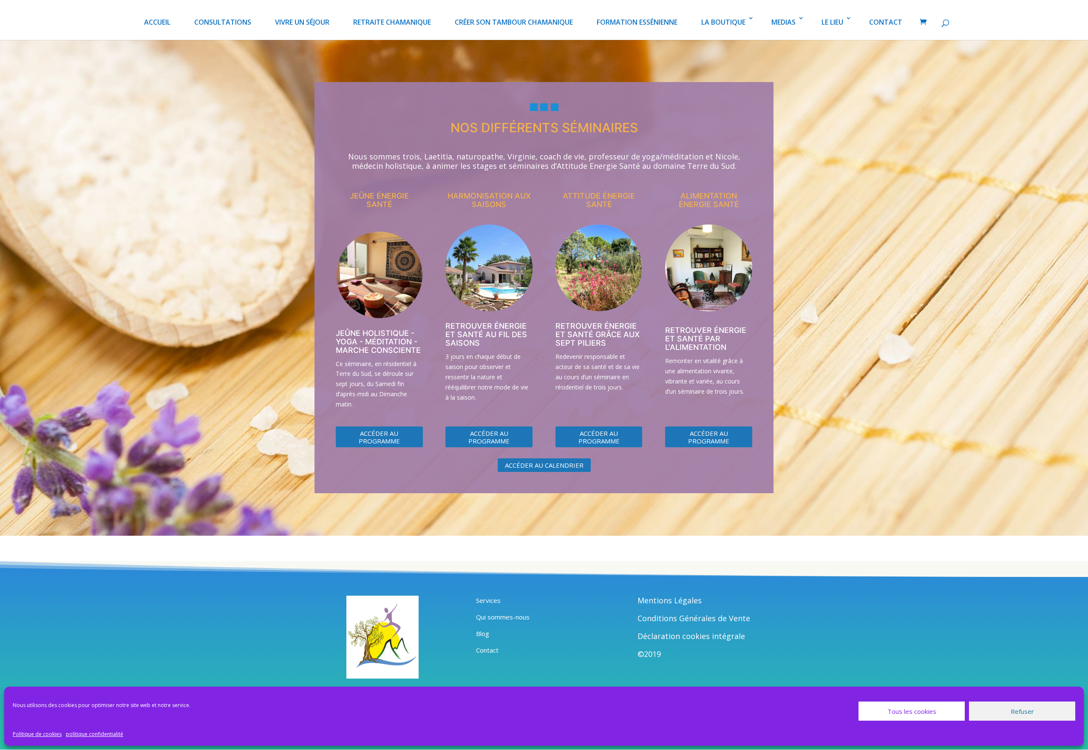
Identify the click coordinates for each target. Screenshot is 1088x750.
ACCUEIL (157, 22)
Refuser (1022, 711)
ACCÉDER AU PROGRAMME (379, 437)
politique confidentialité (94, 734)
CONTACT (885, 22)
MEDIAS (783, 22)
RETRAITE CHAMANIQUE (392, 22)
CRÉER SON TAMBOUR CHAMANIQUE (514, 22)
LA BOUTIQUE (723, 22)
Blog (482, 633)
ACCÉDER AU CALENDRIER (544, 465)
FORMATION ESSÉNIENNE (637, 22)
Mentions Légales (670, 600)
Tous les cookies (911, 711)
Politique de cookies (37, 734)
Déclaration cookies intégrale (691, 636)
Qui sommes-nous (503, 617)
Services (488, 600)
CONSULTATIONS (222, 22)
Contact (487, 650)
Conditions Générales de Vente (694, 618)
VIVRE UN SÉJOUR (302, 22)
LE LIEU (832, 22)
